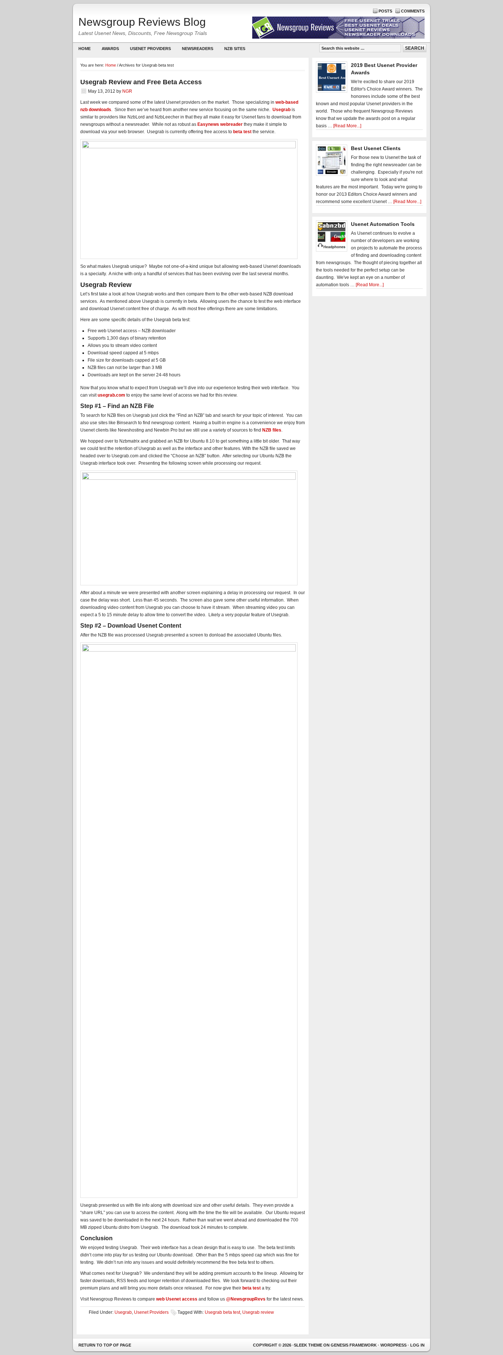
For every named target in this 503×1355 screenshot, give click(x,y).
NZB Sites (232, 50)
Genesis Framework (354, 1345)
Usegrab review (258, 1312)
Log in (417, 1345)
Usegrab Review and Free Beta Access (141, 82)
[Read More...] (347, 125)
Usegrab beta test (222, 1312)
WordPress (393, 1345)
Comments (413, 11)
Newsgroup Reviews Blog (142, 22)
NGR (127, 91)
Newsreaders (194, 50)
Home (84, 48)
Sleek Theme (308, 1345)
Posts (385, 11)
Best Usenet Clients (376, 148)
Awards (110, 48)
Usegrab (123, 1312)
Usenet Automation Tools (383, 224)
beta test (242, 131)
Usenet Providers (147, 50)
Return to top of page (104, 1345)
